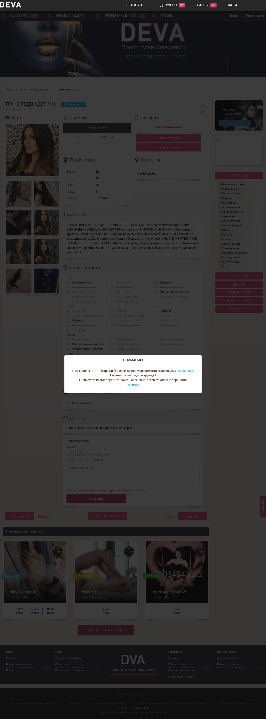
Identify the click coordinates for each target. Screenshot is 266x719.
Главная (134, 5)
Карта (232, 5)
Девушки (168, 5)
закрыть (133, 384)
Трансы (201, 5)
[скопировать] (184, 371)
